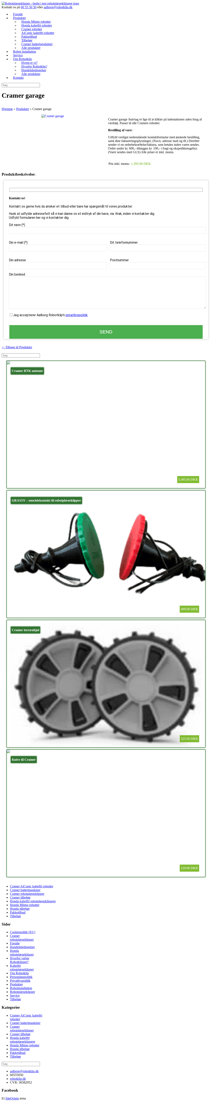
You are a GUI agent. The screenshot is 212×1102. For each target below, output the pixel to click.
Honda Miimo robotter (24, 905)
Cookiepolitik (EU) (22, 932)
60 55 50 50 (28, 7)
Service (15, 995)
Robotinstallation (21, 988)
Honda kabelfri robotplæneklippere (33, 901)
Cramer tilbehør (20, 897)
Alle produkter (30, 74)
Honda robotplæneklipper (22, 952)
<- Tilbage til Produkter (17, 347)
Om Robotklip (19, 973)
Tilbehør (15, 916)
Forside (15, 943)
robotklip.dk (18, 1078)
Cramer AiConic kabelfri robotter (31, 886)
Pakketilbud (17, 912)
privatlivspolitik (77, 315)
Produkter (16, 984)
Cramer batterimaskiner (25, 890)
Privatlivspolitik (20, 980)
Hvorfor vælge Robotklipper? (19, 960)
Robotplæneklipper (22, 992)
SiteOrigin (12, 1098)
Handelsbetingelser (22, 947)
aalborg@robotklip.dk (58, 7)
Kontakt (18, 77)
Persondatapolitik (21, 977)
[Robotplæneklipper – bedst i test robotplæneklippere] (40, 3)
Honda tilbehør (20, 908)
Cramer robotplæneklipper (27, 893)
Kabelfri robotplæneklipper (22, 967)
